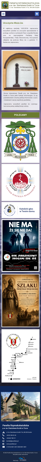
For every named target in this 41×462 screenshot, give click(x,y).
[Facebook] (37, 14)
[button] (3, 14)
